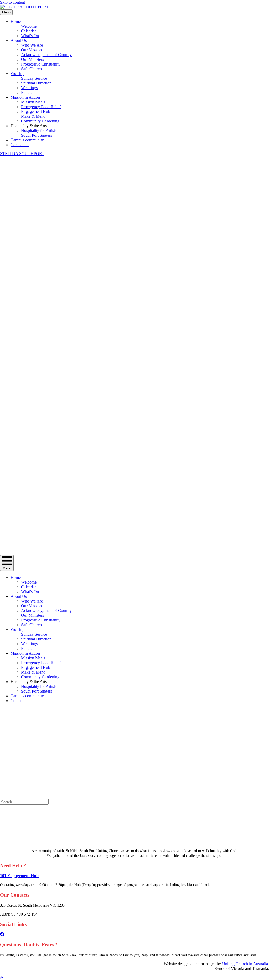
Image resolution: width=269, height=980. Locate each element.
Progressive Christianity (40, 64)
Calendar (28, 31)
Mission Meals (33, 102)
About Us (19, 40)
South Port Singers (36, 135)
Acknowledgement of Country (46, 54)
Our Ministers (32, 59)
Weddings (29, 88)
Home (16, 21)
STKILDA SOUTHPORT (22, 153)
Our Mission (31, 50)
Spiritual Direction (36, 83)
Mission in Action (25, 97)
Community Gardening (40, 121)
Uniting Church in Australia (245, 964)
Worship (17, 73)
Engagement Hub (35, 111)
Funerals (28, 92)
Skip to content (12, 2)
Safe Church (31, 69)
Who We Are (32, 45)
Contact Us (20, 144)
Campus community (27, 140)
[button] (2, 977)
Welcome (29, 26)
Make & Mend (33, 116)
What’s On (30, 35)
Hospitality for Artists (38, 130)
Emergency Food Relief (41, 107)
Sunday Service (34, 78)
